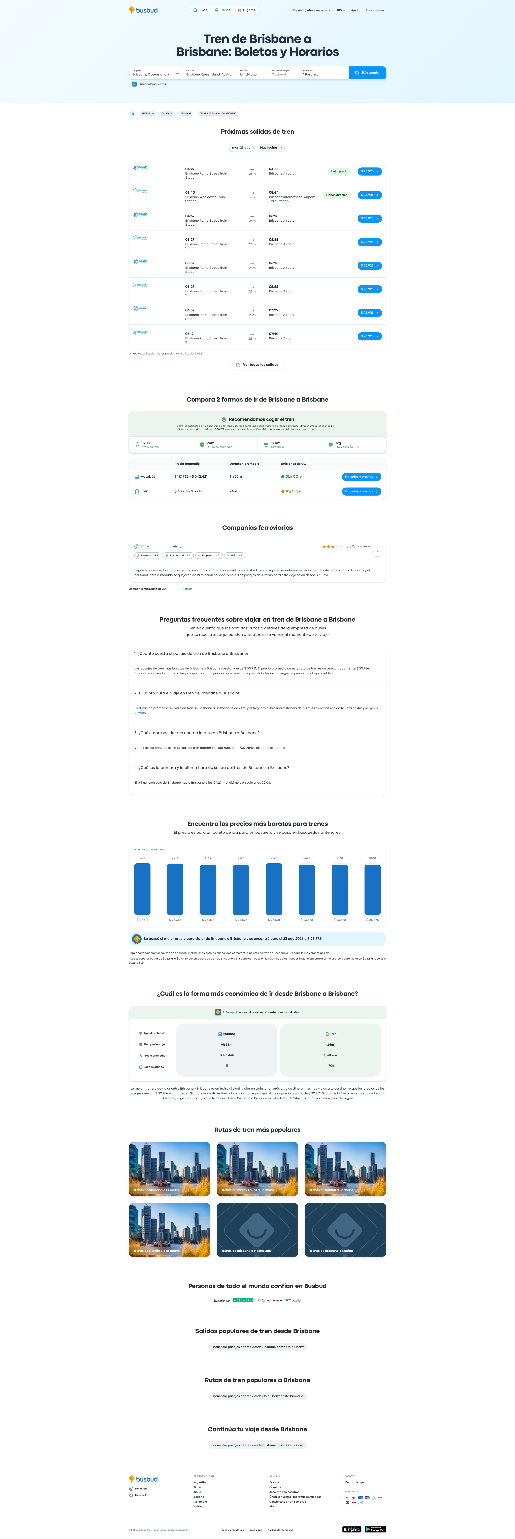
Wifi (233, 556)
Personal (146, 556)
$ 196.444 (227, 1055)
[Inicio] (132, 114)
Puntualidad (177, 556)
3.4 (240, 556)
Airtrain (178, 546)
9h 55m (226, 1044)
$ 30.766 (330, 1055)
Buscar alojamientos (152, 84)
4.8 (156, 556)
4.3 (189, 556)
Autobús (148, 476)
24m (330, 1044)
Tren (144, 491)
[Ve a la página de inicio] (143, 10)
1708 (331, 1065)
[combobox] (151, 72)
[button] (177, 72)
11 (227, 1065)
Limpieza (207, 556)
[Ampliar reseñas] (377, 551)
